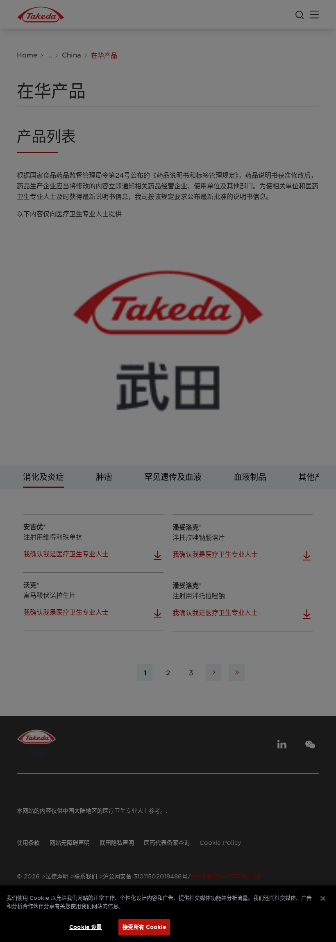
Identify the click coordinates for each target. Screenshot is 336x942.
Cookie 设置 (85, 927)
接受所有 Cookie (144, 927)
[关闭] (323, 898)
